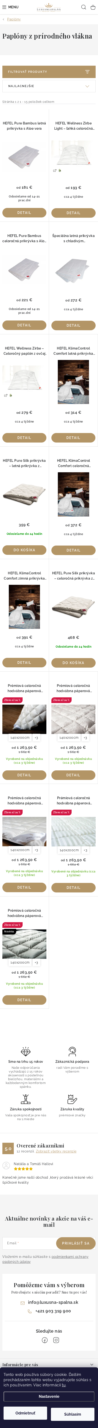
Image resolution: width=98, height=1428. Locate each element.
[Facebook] (45, 1340)
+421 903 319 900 (53, 1310)
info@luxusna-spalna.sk (53, 1302)
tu (64, 1385)
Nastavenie (49, 1396)
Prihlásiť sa (76, 1243)
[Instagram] (56, 1340)
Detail (24, 213)
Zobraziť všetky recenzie (56, 1151)
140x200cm (20, 737)
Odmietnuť (25, 1413)
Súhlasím (72, 1414)
